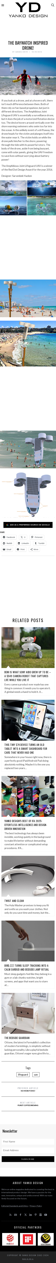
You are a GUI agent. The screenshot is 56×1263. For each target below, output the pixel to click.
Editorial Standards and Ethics (14, 1206)
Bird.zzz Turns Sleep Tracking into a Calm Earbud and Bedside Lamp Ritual (26, 967)
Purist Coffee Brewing (28, 1103)
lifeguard (23, 1074)
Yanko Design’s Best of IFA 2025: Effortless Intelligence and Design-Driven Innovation (25, 825)
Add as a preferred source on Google (30, 525)
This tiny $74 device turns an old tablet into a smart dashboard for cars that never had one (25, 748)
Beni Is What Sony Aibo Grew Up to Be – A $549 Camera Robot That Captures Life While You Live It (27, 676)
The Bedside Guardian (17, 1038)
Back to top (27, 1259)
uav (36, 1074)
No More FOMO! (28, 1089)
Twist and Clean (14, 901)
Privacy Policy (36, 1206)
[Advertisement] (28, 30)
